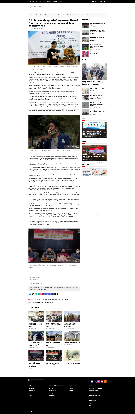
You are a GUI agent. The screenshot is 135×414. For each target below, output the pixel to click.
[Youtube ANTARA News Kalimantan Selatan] (101, 1)
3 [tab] (94, 139)
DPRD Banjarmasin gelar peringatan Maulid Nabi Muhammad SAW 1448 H (92, 133)
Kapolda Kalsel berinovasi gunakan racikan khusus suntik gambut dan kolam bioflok (93, 83)
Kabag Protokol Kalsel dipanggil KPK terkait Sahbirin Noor (70, 325)
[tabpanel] (94, 130)
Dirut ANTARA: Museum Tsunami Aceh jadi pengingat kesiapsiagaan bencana (97, 97)
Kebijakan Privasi (93, 390)
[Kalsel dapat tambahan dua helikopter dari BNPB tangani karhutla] (85, 32)
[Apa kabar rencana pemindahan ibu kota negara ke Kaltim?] (72, 355)
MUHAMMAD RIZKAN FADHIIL (36, 302)
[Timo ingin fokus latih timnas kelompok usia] (85, 54)
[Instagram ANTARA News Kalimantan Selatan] (98, 1)
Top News (55, 1)
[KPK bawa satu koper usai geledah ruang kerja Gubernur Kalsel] (36, 336)
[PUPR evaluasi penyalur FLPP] (72, 336)
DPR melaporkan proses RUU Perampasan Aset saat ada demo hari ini (97, 39)
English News (94, 7)
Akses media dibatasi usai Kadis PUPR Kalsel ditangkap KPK (54, 344)
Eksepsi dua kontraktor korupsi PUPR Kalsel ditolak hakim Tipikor (53, 325)
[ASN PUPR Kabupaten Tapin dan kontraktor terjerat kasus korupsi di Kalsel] (54, 355)
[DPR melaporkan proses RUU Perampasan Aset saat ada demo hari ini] (85, 39)
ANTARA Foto (92, 400)
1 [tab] (90, 139)
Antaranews (31, 1)
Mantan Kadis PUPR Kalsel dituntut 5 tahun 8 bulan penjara (35, 325)
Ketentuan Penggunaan (95, 388)
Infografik (85, 164)
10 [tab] (103, 162)
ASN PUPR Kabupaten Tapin (50, 299)
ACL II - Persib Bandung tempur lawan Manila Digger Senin (97, 46)
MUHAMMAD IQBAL (49, 302)
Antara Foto (38, 1)
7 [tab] (97, 162)
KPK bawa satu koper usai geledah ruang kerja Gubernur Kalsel (35, 344)
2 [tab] (92, 139)
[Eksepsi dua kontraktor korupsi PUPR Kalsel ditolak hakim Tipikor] (54, 316)
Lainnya (102, 6)
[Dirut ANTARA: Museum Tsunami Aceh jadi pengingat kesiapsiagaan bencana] (85, 97)
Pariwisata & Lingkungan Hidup (53, 7)
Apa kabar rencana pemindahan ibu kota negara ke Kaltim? (72, 363)
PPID (90, 405)
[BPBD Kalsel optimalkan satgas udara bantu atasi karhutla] (85, 104)
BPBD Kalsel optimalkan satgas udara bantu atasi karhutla (96, 104)
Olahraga (80, 6)
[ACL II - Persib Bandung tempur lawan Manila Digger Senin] (85, 46)
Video (84, 141)
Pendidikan (87, 6)
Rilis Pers (60, 1)
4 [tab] (96, 139)
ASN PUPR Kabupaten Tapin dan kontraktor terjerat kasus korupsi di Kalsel (53, 363)
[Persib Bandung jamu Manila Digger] (85, 25)
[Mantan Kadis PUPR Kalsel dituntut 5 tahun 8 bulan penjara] (36, 316)
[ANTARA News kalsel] (35, 6)
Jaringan (91, 385)
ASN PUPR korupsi (36, 299)
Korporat (91, 403)
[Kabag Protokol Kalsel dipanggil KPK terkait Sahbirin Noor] (72, 316)
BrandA (91, 398)
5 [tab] (98, 139)
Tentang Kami (92, 393)
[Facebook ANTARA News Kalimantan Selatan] (93, 1)
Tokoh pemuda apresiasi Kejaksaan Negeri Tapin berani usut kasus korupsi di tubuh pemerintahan (70, 14)
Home (44, 6)
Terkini (43, 1)
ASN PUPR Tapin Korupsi (65, 299)
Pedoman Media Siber (94, 395)
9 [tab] (101, 162)
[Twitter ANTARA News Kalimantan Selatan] (95, 1)
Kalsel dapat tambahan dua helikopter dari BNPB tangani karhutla (97, 32)
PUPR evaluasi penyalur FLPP (72, 342)
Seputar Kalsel (72, 6)
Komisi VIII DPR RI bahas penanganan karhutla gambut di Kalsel (93, 156)
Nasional (65, 6)
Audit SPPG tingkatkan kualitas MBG (91, 208)
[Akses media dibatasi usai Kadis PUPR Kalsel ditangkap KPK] (54, 336)
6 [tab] (95, 162)
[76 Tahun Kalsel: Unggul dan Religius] (85, 90)
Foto (83, 118)
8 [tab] (99, 162)
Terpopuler (48, 1)
